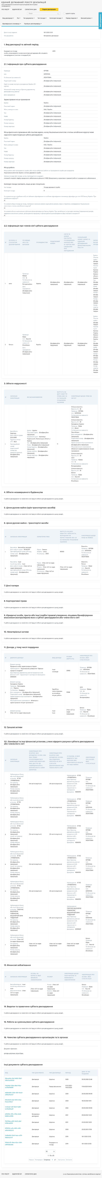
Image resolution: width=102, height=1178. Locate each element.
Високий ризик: (86, 18)
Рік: (18, 18)
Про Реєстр (5, 9)
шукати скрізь (70, 13)
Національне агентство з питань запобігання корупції (84, 1174)
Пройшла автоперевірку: (32, 24)
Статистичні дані (31, 9)
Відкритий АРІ (17, 9)
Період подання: (71, 18)
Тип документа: (28, 18)
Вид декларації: (7, 18)
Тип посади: (41, 18)
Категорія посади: (55, 18)
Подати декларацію (49, 9)
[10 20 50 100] (50, 1151)
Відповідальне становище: (11, 24)
